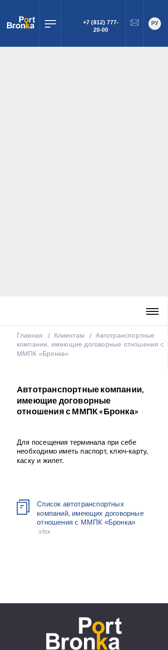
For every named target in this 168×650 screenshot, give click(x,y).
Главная (29, 335)
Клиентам (70, 335)
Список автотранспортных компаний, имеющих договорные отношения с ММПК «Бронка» (90, 513)
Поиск (67, 23)
